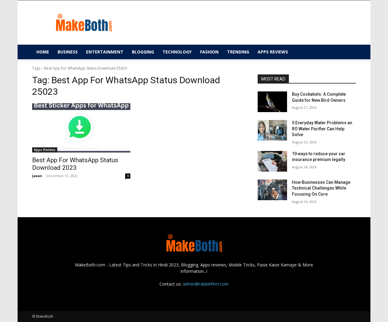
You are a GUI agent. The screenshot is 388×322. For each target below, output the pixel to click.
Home (42, 52)
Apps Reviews (273, 52)
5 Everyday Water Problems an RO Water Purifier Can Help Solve (322, 128)
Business (68, 52)
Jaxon (37, 175)
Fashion (209, 52)
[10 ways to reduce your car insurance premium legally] (272, 161)
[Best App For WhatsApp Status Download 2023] (81, 127)
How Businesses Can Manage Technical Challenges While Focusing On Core (321, 188)
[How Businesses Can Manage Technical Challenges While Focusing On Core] (272, 190)
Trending (238, 52)
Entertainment (104, 52)
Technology (177, 52)
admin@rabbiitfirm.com (206, 284)
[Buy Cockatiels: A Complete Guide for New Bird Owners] (272, 101)
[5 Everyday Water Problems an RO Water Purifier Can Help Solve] (272, 130)
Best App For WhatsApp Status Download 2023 (75, 163)
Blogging (143, 52)
